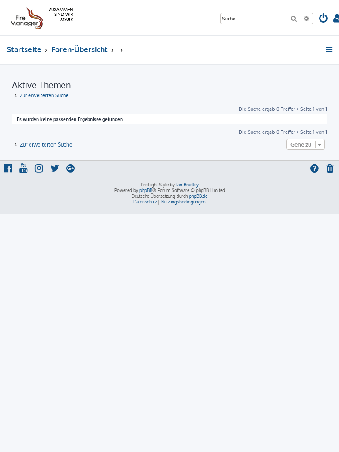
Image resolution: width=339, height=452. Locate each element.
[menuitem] (323, 19)
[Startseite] (40, 17)
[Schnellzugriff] (330, 49)
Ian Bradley (187, 184)
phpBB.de (198, 196)
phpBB (145, 190)
